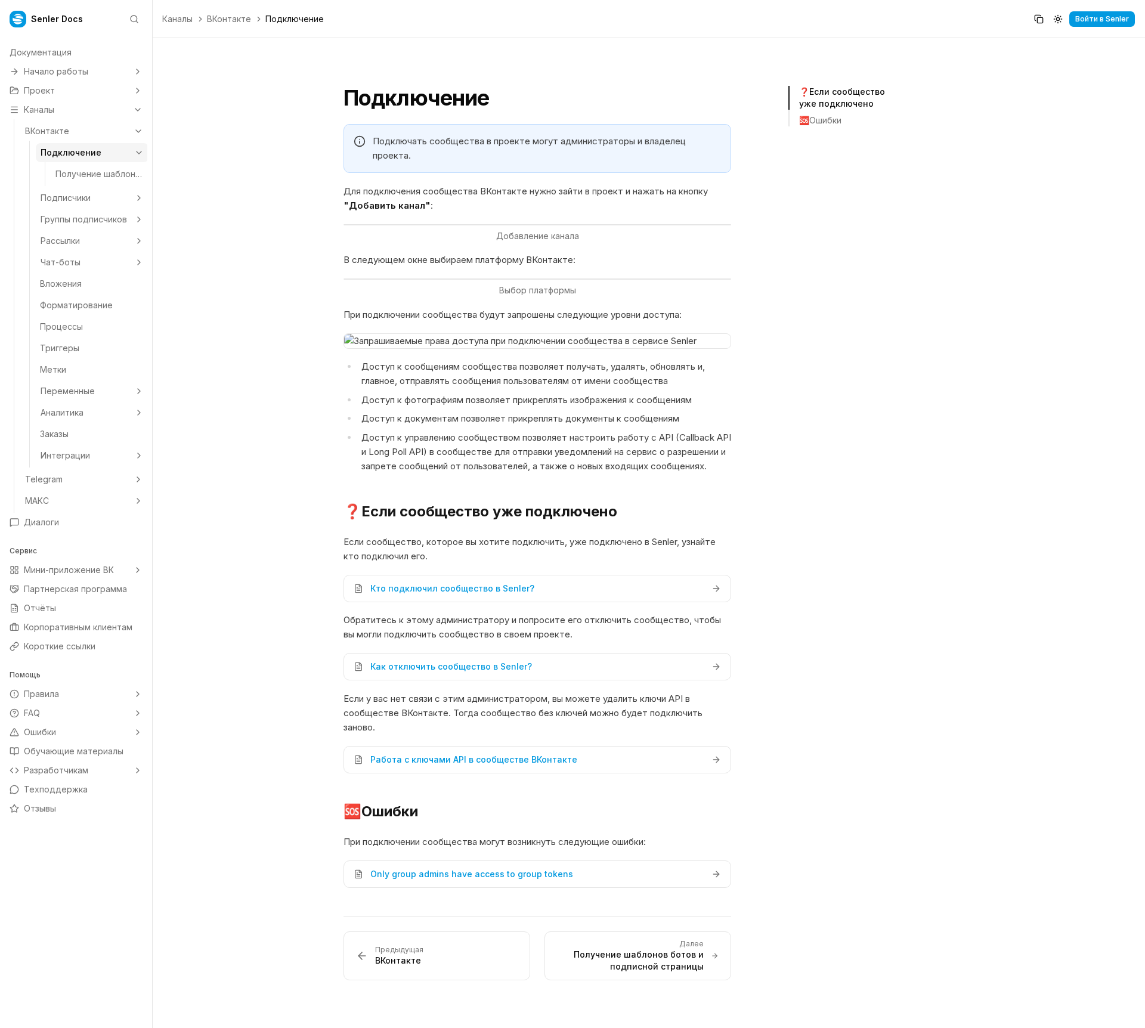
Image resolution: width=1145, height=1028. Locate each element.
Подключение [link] (294, 19)
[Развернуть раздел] (138, 71)
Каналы (177, 19)
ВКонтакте (229, 19)
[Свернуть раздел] (138, 110)
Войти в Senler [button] (1102, 18)
